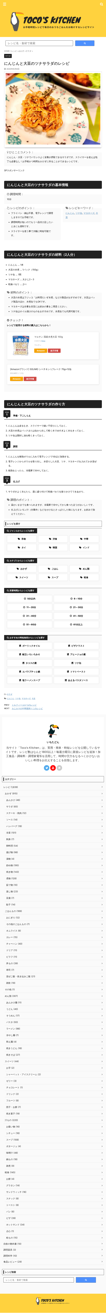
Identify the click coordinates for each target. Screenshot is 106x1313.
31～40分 (31, 615)
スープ (55, 577)
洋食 (55, 538)
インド (86, 547)
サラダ (9, 694)
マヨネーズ (89, 213)
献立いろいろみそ (31, 654)
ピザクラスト (78, 645)
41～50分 (78, 615)
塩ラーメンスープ (31, 680)
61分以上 (78, 624)
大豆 (33, 698)
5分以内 (31, 598)
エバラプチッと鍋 (31, 671)
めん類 (86, 568)
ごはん (55, 568)
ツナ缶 (79, 213)
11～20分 (31, 607)
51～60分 (31, 624)
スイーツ (23, 577)
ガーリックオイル (31, 645)
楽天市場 (54, 350)
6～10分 (78, 598)
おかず (23, 568)
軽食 (86, 577)
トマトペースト (78, 671)
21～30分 (78, 607)
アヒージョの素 (78, 654)
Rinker (43, 341)
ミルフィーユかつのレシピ (24, 705)
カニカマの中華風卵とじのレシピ (27, 708)
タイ (24, 547)
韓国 (55, 547)
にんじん (70, 213)
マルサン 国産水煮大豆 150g (48, 336)
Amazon (41, 350)
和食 (24, 538)
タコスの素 (31, 663)
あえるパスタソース (78, 680)
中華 (86, 538)
